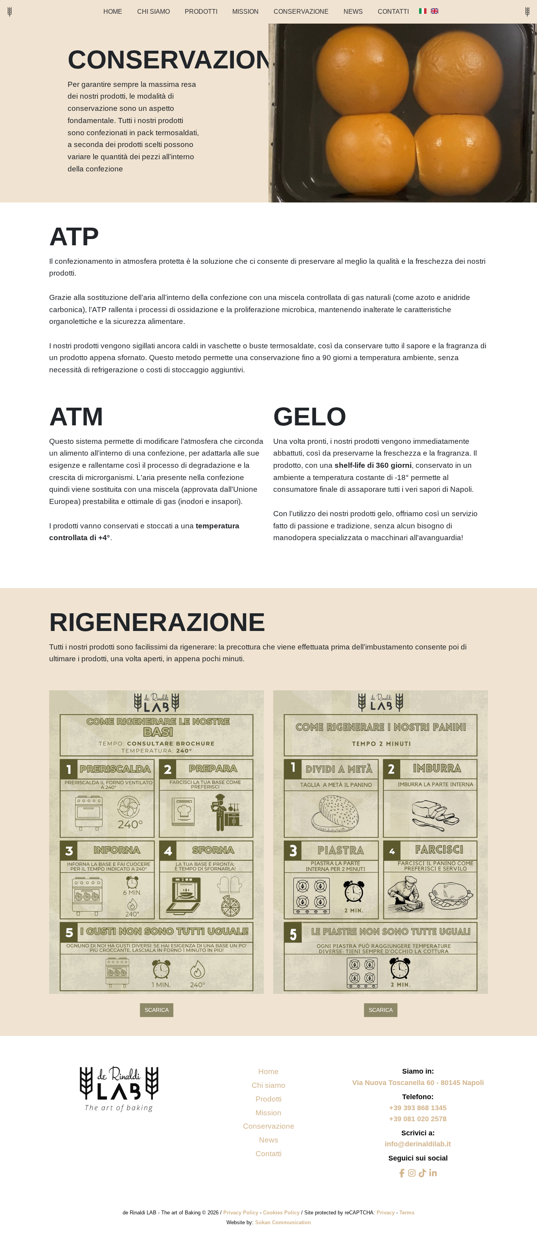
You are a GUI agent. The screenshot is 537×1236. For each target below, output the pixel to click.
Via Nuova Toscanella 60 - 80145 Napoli (418, 1083)
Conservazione (301, 11)
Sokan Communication (283, 1222)
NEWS (353, 11)
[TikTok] (422, 1174)
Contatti (393, 11)
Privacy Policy (241, 1213)
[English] (435, 11)
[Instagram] (412, 1174)
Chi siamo (153, 11)
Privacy (386, 1213)
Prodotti (201, 11)
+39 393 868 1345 (418, 1108)
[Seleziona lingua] (423, 11)
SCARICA (157, 1010)
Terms (406, 1213)
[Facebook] (402, 1174)
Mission (245, 11)
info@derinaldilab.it (418, 1144)
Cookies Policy (282, 1213)
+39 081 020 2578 (418, 1119)
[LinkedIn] (433, 1174)
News (268, 1140)
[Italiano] (424, 11)
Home (112, 11)
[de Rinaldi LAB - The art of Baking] (10, 12)
